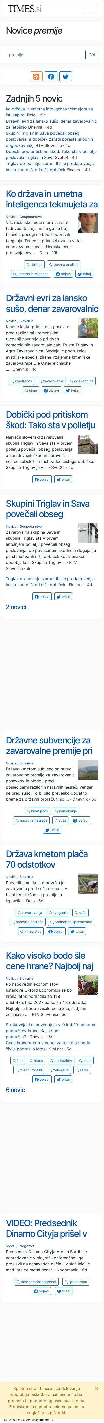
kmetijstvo (23, 381)
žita (19, 1060)
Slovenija (26, 321)
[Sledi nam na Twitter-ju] (65, 76)
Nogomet (27, 1246)
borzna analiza (65, 264)
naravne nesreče (33, 820)
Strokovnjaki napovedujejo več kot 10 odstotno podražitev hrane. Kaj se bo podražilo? (51, 1030)
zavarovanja (31, 912)
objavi (65, 274)
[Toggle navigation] (91, 9)
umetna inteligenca (32, 274)
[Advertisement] (52, 675)
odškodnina (83, 381)
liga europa (77, 1281)
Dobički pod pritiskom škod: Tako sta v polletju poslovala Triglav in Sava (51, 425)
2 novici (16, 607)
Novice (11, 217)
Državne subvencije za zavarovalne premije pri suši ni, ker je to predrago (49, 756)
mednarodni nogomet (38, 1281)
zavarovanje (52, 381)
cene (86, 1060)
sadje (84, 1070)
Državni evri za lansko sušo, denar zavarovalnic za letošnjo (52, 309)
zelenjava (60, 1070)
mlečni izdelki (30, 1070)
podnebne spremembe (73, 922)
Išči (92, 54)
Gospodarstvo (31, 217)
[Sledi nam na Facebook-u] (51, 76)
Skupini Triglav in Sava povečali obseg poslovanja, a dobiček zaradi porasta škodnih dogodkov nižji (49, 139)
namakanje (67, 811)
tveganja (60, 912)
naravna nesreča (29, 922)
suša (62, 820)
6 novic (15, 1090)
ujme (32, 390)
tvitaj (86, 274)
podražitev (62, 1060)
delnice (36, 264)
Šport (10, 1246)
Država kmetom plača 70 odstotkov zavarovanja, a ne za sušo (47, 869)
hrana (38, 1060)
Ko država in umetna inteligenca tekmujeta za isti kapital (52, 204)
